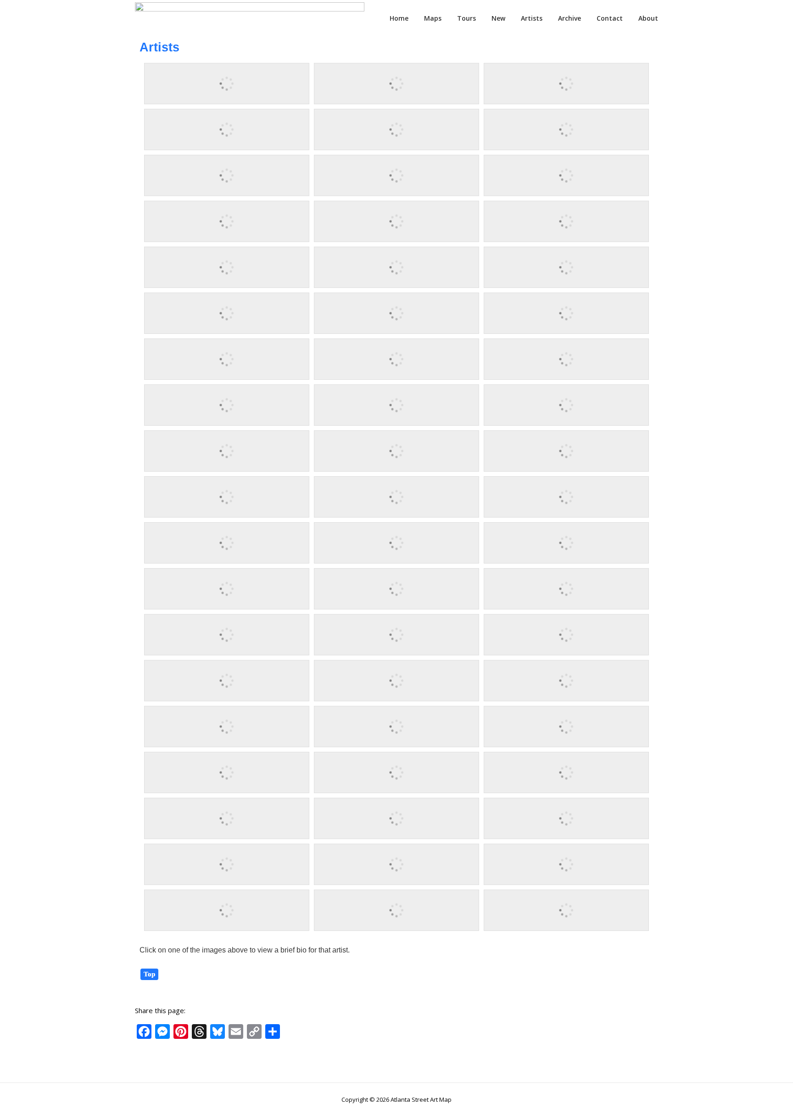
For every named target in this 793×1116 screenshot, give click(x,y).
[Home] (249, 17)
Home (399, 18)
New (498, 18)
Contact (610, 18)
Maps (432, 18)
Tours (466, 18)
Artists (531, 18)
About (648, 18)
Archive (569, 18)
